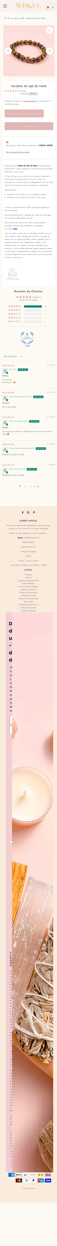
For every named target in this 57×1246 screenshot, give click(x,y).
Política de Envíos (28, 595)
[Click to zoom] (49, 30)
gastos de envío (29, 101)
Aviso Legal (28, 601)
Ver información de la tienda (17, 152)
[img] (8, 365)
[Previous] (8, 50)
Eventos (28, 577)
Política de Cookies (28, 607)
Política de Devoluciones (28, 598)
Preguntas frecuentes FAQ (28, 580)
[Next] (49, 50)
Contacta (28, 574)
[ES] (50, 7)
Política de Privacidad (28, 592)
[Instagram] (28, 512)
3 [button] (30, 486)
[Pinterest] (34, 512)
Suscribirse (13, 1164)
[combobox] (50, 7)
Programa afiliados (28, 610)
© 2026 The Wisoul (28, 1188)
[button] (11, 90)
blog (15, 228)
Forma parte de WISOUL (28, 586)
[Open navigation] (5, 6)
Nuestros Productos (28, 589)
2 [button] (25, 486)
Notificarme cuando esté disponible (24, 113)
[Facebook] (22, 512)
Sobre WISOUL (28, 583)
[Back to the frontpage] (5, 18)
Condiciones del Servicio (28, 604)
